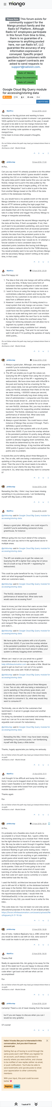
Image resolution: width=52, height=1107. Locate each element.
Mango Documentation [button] (26, 77)
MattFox (10, 111)
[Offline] (4, 111)
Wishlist (8, 97)
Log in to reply (42, 102)
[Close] (47, 1040)
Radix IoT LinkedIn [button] (26, 82)
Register (8, 1086)
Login (17, 1086)
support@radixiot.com (25, 66)
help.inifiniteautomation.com (14, 664)
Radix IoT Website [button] (26, 73)
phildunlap (11, 162)
